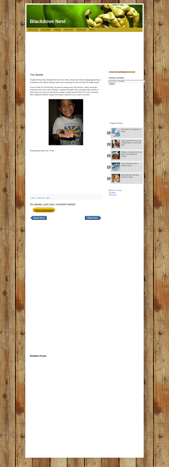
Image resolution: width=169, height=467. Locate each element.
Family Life (81, 30)
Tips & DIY (68, 30)
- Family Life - (40, 198)
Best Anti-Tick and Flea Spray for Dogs (130, 176)
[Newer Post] (38, 219)
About (92, 30)
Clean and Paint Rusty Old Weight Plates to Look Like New (131, 143)
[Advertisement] (84, 51)
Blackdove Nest (48, 21)
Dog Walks (45, 30)
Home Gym (32, 30)
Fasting (57, 30)
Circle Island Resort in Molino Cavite (129, 165)
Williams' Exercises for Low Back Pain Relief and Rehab (131, 154)
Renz (48, 198)
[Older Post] (93, 219)
